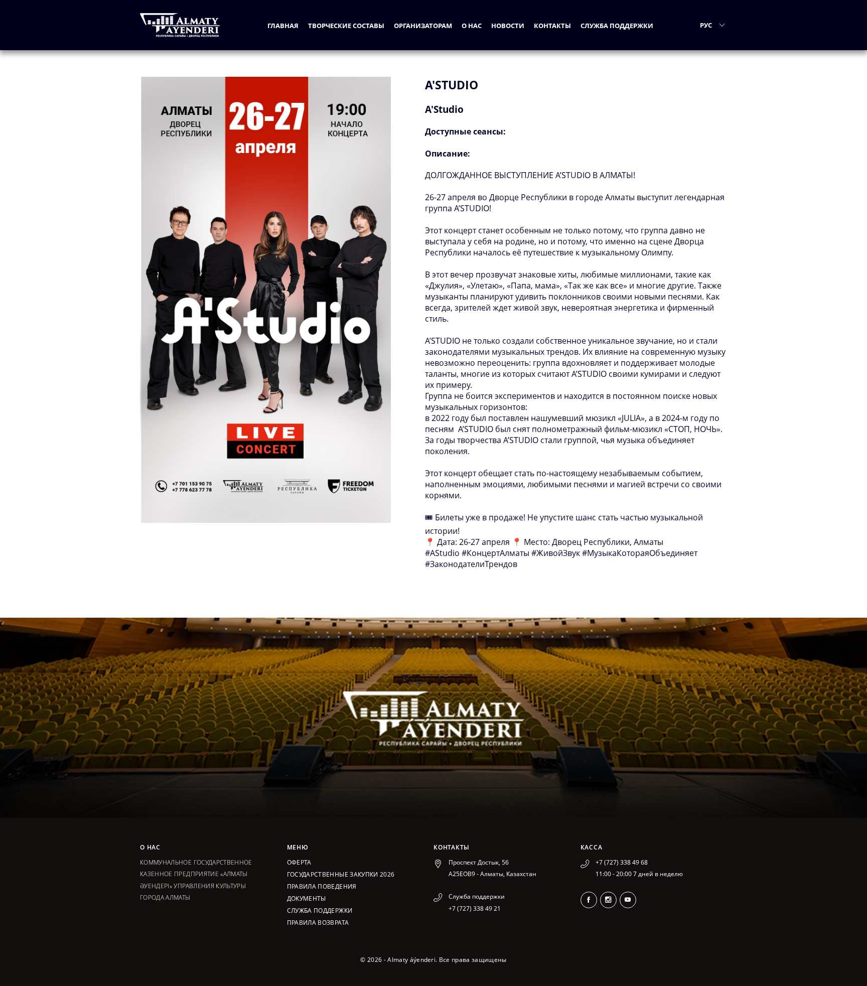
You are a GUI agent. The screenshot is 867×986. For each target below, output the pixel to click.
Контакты (552, 25)
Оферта (299, 862)
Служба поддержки (617, 25)
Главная (283, 25)
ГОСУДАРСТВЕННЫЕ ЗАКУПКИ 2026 (341, 874)
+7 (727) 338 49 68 (622, 862)
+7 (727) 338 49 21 (475, 908)
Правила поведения (322, 886)
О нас (472, 25)
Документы (306, 898)
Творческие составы (346, 25)
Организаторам (423, 25)
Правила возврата (318, 922)
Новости (507, 25)
